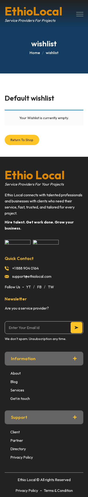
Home (35, 52)
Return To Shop (22, 140)
